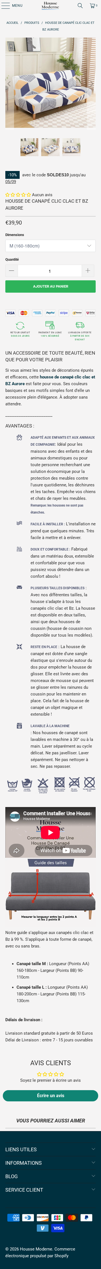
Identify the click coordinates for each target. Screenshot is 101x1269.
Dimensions (14, 235)
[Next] (91, 84)
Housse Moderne (36, 1249)
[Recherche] (80, 5)
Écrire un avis (50, 1095)
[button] (18, 194)
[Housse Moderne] (50, 5)
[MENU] (3, 5)
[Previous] (9, 84)
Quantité (12, 259)
